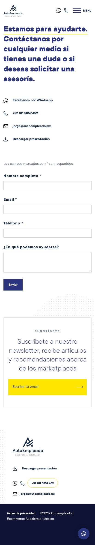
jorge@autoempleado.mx (32, 126)
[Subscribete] (80, 387)
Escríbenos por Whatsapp (33, 100)
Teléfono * (13, 223)
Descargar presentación (31, 139)
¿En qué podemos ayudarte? (31, 247)
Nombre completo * (22, 176)
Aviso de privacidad (21, 513)
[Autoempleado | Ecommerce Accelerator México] (13, 11)
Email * (10, 200)
